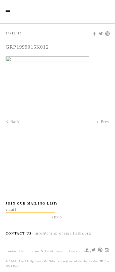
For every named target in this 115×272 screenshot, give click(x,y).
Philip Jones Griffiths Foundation (57, 11)
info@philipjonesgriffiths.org (63, 233)
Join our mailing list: (32, 203)
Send (57, 217)
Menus (7, 11)
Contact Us (15, 251)
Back (15, 122)
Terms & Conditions (46, 251)
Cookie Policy (80, 251)
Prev (105, 122)
